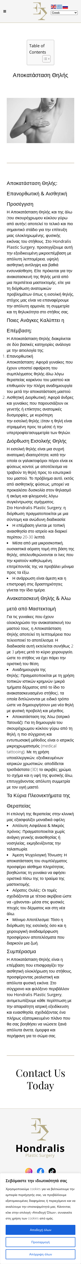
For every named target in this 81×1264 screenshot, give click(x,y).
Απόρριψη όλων (40, 1254)
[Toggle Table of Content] (44, 59)
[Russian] (65, 6)
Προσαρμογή (40, 1242)
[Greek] (60, 6)
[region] (40, 1218)
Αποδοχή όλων (40, 1230)
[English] (54, 6)
